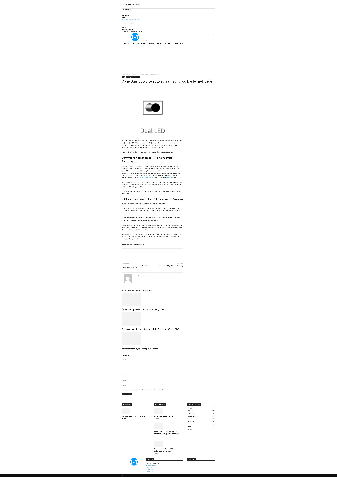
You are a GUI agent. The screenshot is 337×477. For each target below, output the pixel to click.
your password (126, 15)
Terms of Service (151, 465)
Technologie (178, 43)
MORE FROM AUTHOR (145, 290)
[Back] (130, 1)
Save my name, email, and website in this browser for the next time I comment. (146, 390)
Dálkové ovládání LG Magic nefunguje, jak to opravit (165, 450)
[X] (127, 89)
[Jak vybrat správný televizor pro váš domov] (152, 338)
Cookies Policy (150, 469)
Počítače (160, 43)
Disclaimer (149, 467)
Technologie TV (136, 77)
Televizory (126, 43)
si (160, 177)
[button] (213, 35)
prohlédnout (170, 177)
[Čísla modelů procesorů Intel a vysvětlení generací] (152, 299)
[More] (139, 89)
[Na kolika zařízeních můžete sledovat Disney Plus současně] (168, 426)
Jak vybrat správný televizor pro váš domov (140, 349)
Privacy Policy (150, 471)
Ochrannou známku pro (146, 177)
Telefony (136, 43)
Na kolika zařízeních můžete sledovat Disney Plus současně (167, 432)
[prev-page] (122, 352)
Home (123, 74)
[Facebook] (123, 89)
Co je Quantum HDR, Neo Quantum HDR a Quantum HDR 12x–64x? (150, 329)
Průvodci (168, 43)
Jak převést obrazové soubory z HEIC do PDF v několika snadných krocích (135, 267)
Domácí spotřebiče (147, 43)
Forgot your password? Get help (131, 19)
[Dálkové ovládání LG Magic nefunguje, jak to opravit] (168, 444)
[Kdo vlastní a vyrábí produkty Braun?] (136, 411)
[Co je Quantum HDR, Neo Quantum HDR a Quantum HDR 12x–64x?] (152, 319)
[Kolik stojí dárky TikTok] (168, 411)
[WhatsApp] (135, 89)
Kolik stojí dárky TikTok (163, 416)
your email (125, 27)
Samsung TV (129, 244)
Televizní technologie (139, 244)
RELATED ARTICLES (129, 290)
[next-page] (123, 352)
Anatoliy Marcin (127, 84)
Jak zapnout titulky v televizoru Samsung (171, 266)
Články (128, 74)
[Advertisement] (168, 60)
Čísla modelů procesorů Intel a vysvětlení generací (144, 309)
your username (126, 9)
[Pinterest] (131, 89)
